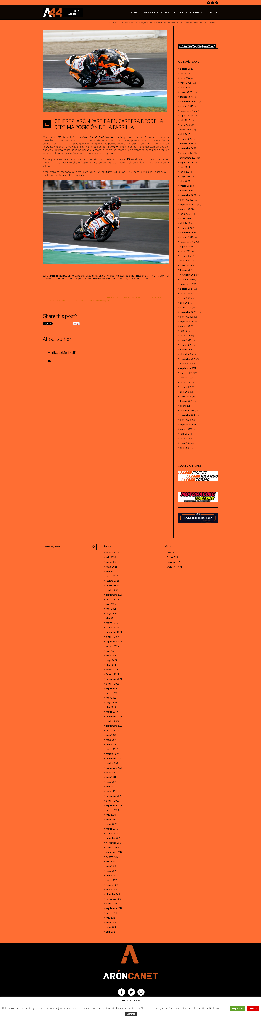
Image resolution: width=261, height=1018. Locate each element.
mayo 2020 (185, 340)
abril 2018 (184, 448)
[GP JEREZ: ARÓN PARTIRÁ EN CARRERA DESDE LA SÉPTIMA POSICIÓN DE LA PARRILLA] (105, 71)
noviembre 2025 (188, 101)
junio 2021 (185, 293)
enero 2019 (185, 405)
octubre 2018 (186, 419)
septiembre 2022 (188, 242)
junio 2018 (185, 438)
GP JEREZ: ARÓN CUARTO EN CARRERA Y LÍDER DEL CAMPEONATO (133, 298)
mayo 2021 (185, 298)
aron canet (82, 276)
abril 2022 (185, 260)
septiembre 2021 (188, 284)
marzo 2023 (186, 228)
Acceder (171, 552)
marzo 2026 (186, 92)
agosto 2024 (186, 162)
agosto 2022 (186, 246)
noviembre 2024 (188, 148)
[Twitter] (212, 2)
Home (124, 23)
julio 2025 (185, 120)
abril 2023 (185, 223)
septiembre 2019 (188, 368)
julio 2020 (185, 331)
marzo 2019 (186, 396)
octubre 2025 (186, 106)
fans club (119, 276)
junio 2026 (185, 78)
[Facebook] (208, 2)
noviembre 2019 (188, 359)
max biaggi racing (52, 278)
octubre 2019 (186, 363)
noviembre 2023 (188, 195)
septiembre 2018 (188, 424)
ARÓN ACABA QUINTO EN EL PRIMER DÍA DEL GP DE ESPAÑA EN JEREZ (79, 301)
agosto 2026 (186, 68)
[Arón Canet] (130, 961)
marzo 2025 (186, 139)
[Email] (49, 360)
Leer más (131, 1014)
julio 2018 (184, 434)
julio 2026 (185, 73)
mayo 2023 (185, 218)
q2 (146, 278)
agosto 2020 (186, 326)
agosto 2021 (186, 288)
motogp (74, 278)
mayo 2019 (185, 387)
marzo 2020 (186, 345)
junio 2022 (185, 251)
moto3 (65, 278)
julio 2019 (184, 377)
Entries (172, 557)
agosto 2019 (186, 373)
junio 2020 (185, 335)
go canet (130, 276)
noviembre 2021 (187, 274)
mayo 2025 (185, 129)
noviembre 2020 (188, 312)
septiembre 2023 (188, 204)
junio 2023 (185, 214)
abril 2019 (185, 391)
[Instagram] (216, 2)
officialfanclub (136, 278)
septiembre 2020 (188, 321)
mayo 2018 (185, 443)
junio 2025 (185, 125)
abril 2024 (185, 181)
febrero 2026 (186, 97)
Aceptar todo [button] (238, 1008)
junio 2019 (185, 382)
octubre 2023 (186, 200)
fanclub (110, 276)
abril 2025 (185, 134)
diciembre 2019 (187, 354)
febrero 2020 (186, 349)
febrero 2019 (186, 401)
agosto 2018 (186, 429)
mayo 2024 (185, 176)
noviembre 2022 (188, 232)
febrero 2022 (186, 270)
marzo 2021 (185, 307)
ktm (146, 276)
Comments (174, 562)
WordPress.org (174, 566)
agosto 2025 (186, 115)
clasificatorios (97, 276)
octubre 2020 (186, 317)
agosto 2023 (186, 209)
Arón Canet (134, 23)
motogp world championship (94, 278)
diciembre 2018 (187, 410)
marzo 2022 (186, 265)
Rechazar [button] (253, 1008)
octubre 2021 (186, 279)
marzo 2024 (186, 185)
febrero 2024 (186, 190)
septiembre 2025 (188, 111)
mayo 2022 (185, 256)
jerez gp (140, 276)
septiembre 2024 (188, 157)
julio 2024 (185, 167)
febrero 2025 (186, 143)
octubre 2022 (186, 237)
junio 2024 (185, 171)
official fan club (119, 278)
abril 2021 (184, 302)
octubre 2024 (186, 153)
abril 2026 (185, 87)
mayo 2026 (185, 83)
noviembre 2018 (187, 415)
